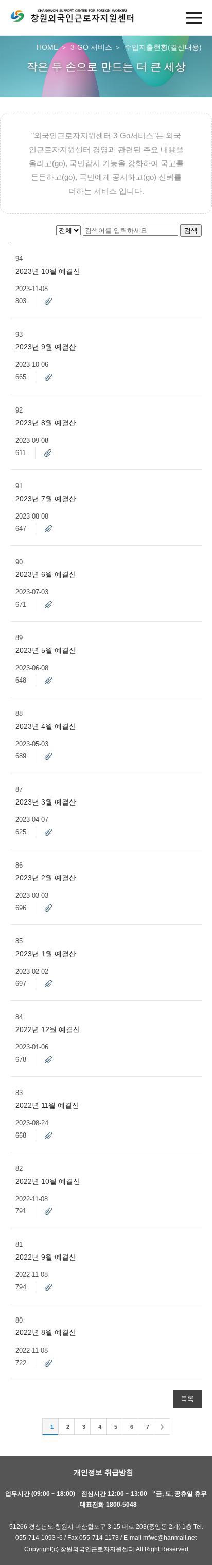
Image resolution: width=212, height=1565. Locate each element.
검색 (191, 230)
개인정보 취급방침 (103, 1472)
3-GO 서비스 (91, 47)
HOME (47, 47)
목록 (187, 1399)
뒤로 (162, 1426)
